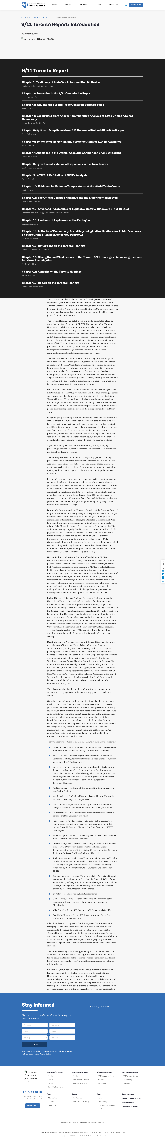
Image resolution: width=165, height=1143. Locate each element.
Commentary (102, 1101)
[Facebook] (163, 574)
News (100, 1098)
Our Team (51, 1101)
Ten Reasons (77, 1098)
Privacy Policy (45, 1054)
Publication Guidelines (81, 1080)
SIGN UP (35, 1045)
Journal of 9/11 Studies (55, 1072)
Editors (50, 1083)
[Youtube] (163, 577)
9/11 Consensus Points (106, 1076)
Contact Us (52, 1105)
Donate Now (136, 5)
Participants (127, 1083)
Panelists (101, 1080)
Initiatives (101, 1109)
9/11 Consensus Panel (104, 1072)
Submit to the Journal (55, 1087)
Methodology (102, 1083)
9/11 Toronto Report (130, 1076)
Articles (50, 1076)
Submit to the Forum (80, 1083)
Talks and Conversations (106, 1105)
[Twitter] (163, 571)
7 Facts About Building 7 (81, 1101)
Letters (50, 1080)
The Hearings (127, 1080)
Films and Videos (128, 1102)
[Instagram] (163, 581)
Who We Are (52, 1098)
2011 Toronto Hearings (130, 1072)
